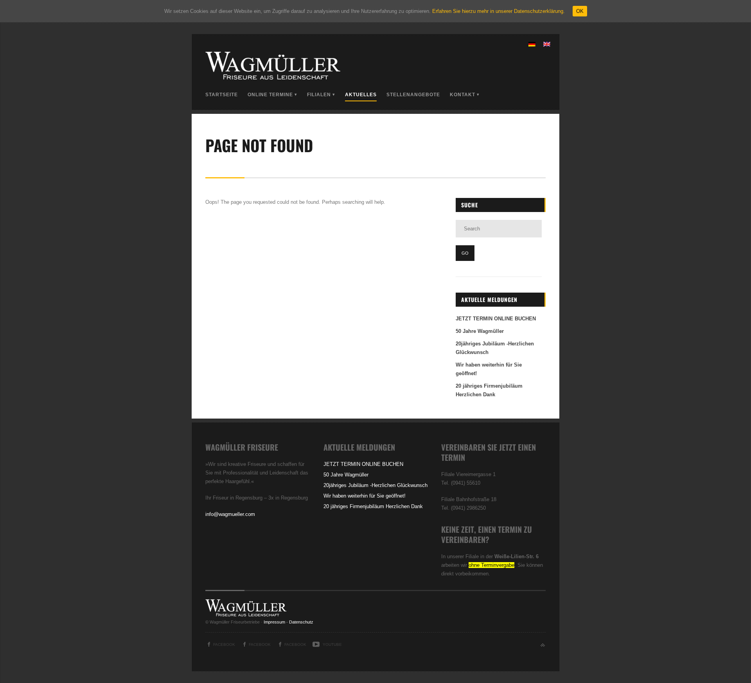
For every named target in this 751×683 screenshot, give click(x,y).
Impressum (274, 622)
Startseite (221, 94)
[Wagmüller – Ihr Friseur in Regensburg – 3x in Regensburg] (273, 78)
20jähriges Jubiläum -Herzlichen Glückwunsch (375, 485)
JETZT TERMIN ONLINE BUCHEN (496, 319)
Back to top (543, 645)
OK (580, 11)
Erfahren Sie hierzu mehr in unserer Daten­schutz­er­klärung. (498, 11)
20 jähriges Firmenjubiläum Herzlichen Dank (373, 506)
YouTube (332, 644)
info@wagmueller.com (230, 514)
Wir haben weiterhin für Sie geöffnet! (364, 496)
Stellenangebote (413, 94)
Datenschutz (301, 622)
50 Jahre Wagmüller (480, 331)
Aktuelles (361, 94)
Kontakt (462, 94)
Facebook (224, 644)
